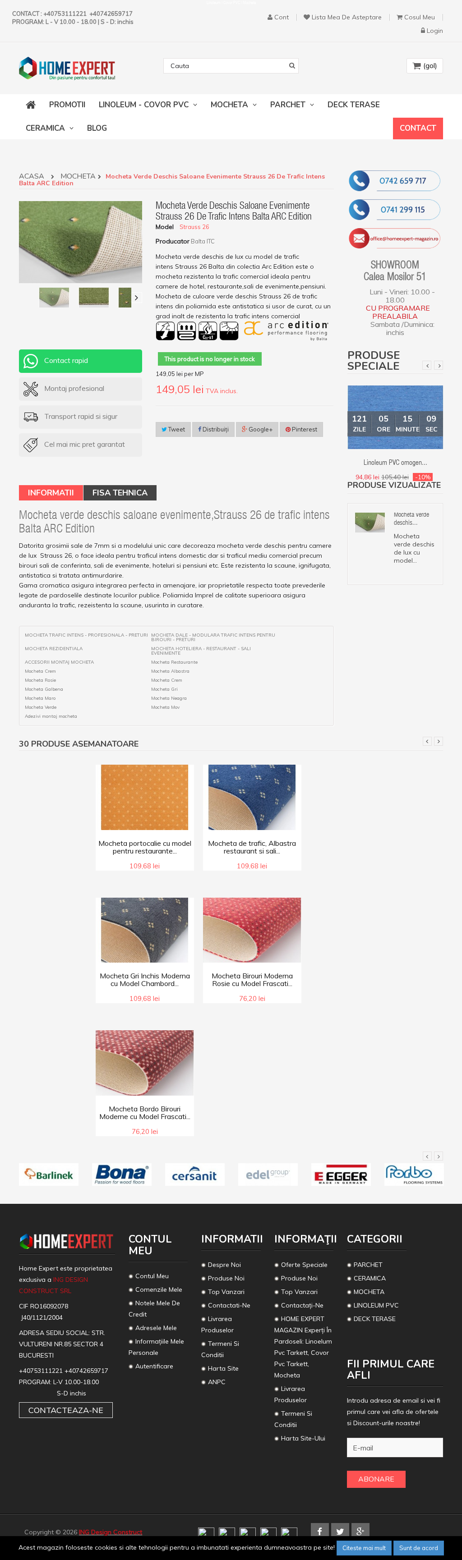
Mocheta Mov (165, 707)
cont (281, 17)
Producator (172, 241)
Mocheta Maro (40, 698)
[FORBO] (414, 1174)
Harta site (223, 1368)
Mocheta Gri (164, 689)
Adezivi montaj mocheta (51, 716)
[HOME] (30, 105)
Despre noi (224, 1265)
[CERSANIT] (195, 1174)
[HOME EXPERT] (67, 68)
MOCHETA (78, 176)
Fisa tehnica (120, 492)
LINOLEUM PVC (377, 1305)
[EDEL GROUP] (268, 1174)
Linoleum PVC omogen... (395, 463)
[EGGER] (341, 1174)
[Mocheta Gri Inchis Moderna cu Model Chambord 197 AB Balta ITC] (145, 929)
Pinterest (304, 429)
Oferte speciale (304, 1265)
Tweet (176, 429)
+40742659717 (86, 1371)
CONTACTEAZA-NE (65, 1410)
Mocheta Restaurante (174, 662)
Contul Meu (152, 1276)
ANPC (217, 1382)
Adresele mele (156, 1328)
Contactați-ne (302, 1305)
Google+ (260, 429)
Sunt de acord (418, 1547)
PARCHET (368, 1265)
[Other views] (24, 297)
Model (165, 227)
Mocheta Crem (40, 671)
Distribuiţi (215, 429)
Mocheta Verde (40, 707)
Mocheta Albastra (170, 671)
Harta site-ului (303, 1438)
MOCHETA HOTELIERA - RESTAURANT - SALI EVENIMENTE (201, 651)
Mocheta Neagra (169, 698)
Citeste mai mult (364, 1547)
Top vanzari (226, 1292)
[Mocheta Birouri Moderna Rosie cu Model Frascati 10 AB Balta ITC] (252, 929)
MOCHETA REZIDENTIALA (54, 649)
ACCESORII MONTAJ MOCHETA (59, 662)
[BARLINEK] (49, 1174)
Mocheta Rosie (40, 680)
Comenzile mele (158, 1289)
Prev (426, 365)
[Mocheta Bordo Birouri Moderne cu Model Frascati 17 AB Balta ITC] (145, 1062)
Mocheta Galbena (44, 689)
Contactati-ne (229, 1305)
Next (438, 365)
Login (435, 31)
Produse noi (226, 1278)
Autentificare (154, 1366)
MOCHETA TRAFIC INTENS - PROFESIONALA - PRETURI (86, 635)
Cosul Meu (419, 17)
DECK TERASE (375, 1319)
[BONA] (122, 1174)
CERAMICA (370, 1278)
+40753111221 (42, 1371)
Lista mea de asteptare (347, 17)
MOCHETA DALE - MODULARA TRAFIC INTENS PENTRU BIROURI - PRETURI (213, 637)
